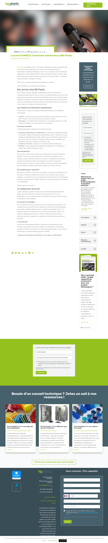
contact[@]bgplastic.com (45, 486)
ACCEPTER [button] (63, 540)
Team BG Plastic (25, 58)
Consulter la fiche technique (86, 209)
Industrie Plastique (86, 257)
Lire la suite (84, 322)
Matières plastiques (24, 431)
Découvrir (88, 86)
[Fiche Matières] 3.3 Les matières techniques (86, 427)
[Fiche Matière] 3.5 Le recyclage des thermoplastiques (20, 427)
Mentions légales (50, 497)
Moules (54, 431)
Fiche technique (12, 431)
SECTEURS (46, 4)
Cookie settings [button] (52, 540)
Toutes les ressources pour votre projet (54, 462)
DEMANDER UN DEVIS (91, 5)
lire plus (9, 450)
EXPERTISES (33, 4)
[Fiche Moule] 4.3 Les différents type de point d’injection (53, 427)
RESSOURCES (72, 4)
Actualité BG (15, 58)
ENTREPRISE (59, 4)
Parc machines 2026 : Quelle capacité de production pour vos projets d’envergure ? (88, 291)
